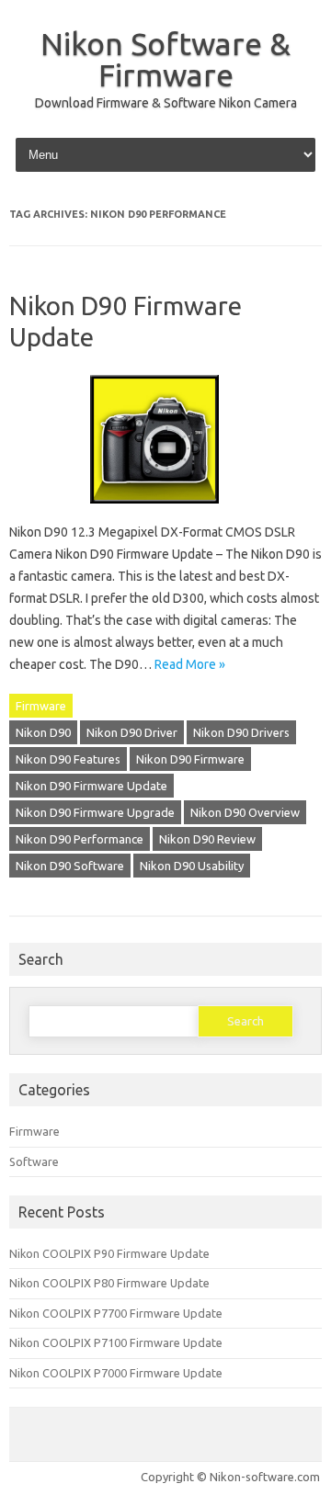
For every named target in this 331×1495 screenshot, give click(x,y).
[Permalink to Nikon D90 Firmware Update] (165, 510)
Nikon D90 (43, 732)
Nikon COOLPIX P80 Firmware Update (109, 1282)
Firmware (41, 705)
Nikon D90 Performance (79, 838)
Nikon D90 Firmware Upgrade (95, 812)
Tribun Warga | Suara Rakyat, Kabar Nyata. (15, 1492)
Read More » (189, 664)
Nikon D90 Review (207, 838)
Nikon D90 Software (70, 865)
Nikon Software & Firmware (165, 59)
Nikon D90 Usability (192, 865)
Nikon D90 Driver (131, 732)
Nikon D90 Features (68, 759)
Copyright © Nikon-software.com (230, 1476)
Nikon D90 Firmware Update (91, 785)
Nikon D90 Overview (245, 812)
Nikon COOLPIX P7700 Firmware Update (116, 1313)
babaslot (3, 1492)
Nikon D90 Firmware (190, 759)
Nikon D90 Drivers (241, 732)
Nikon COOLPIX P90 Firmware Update (109, 1253)
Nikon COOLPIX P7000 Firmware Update (116, 1372)
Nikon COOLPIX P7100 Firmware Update (116, 1342)
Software (34, 1161)
